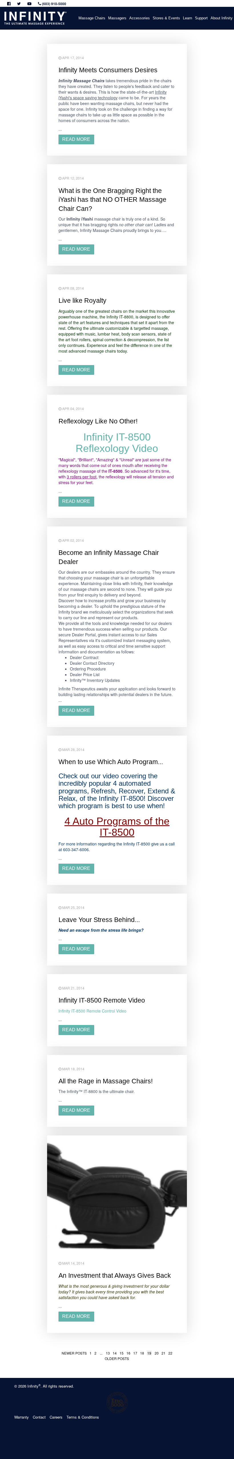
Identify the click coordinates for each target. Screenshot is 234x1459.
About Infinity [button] (222, 18)
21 (164, 1353)
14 (115, 1353)
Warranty (21, 1417)
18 (142, 1353)
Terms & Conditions (82, 1417)
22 (170, 1353)
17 (135, 1353)
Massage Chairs (91, 18)
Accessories (139, 18)
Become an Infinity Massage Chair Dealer (108, 557)
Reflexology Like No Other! (98, 421)
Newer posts (74, 1353)
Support (201, 18)
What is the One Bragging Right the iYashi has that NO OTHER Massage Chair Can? (112, 199)
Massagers (117, 18)
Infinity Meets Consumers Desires (108, 70)
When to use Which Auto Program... (110, 761)
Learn (187, 18)
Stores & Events (166, 18)
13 (108, 1353)
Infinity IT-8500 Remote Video (101, 1000)
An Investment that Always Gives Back (114, 1275)
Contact (39, 1417)
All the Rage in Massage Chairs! (105, 1081)
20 (157, 1353)
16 (128, 1353)
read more (76, 139)
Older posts (117, 1358)
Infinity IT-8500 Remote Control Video (92, 1011)
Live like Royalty (82, 300)
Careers (56, 1417)
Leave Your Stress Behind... (99, 919)
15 (122, 1353)
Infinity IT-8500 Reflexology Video (117, 442)
